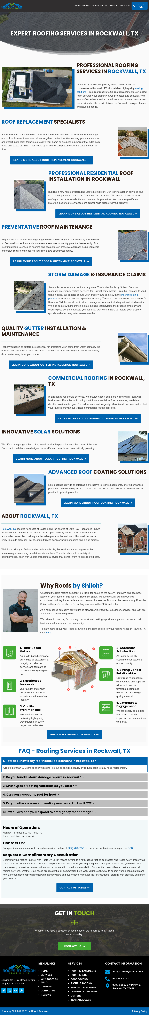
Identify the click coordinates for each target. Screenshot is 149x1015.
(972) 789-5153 (76, 848)
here (48, 632)
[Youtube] (15, 990)
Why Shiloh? (101, 6)
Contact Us (124, 6)
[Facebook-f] (3, 990)
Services (86, 6)
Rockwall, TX (8, 529)
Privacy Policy (140, 1011)
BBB (130, 848)
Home (78, 6)
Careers (113, 6)
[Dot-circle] (21, 990)
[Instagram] (9, 990)
